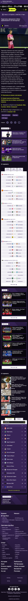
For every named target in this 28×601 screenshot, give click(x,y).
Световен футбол (7, 525)
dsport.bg (6, 25)
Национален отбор (19, 519)
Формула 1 (17, 546)
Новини (3, 513)
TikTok (8, 106)
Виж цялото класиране (13, 490)
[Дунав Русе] (23, 6)
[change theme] (26, 9)
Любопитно (18, 561)
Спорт (3, 542)
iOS (15, 111)
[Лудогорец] (1, 6)
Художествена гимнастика (21, 550)
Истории (4, 561)
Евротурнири (5, 521)
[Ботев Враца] (21, 6)
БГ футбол (11, 14)
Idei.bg (8, 580)
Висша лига (8, 174)
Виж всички (13, 284)
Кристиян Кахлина (6, 115)
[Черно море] (19, 6)
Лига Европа (5, 533)
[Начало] (3, 14)
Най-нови (4, 290)
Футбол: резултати (7, 502)
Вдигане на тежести (19, 548)
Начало (6, 14)
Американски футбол (7, 558)
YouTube (3, 106)
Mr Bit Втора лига (10, 260)
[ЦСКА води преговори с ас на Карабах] (14, 361)
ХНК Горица (4, 118)
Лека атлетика (5, 548)
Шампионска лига (19, 531)
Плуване (17, 554)
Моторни (17, 552)
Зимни (3, 552)
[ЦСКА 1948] (7, 6)
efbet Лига (18, 14)
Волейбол (4, 544)
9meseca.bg (19, 577)
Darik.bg (8, 577)
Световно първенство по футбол (8, 536)
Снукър (4, 556)
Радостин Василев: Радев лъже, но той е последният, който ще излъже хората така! (18, 398)
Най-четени (5, 324)
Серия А (7, 203)
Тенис (3, 546)
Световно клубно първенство (6, 538)
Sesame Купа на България (8, 519)
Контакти (4, 568)
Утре (20, 170)
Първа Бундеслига (6, 529)
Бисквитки (17, 568)
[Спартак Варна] (15, 6)
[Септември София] (13, 6)
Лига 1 (7, 241)
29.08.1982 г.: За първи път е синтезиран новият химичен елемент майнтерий (18, 392)
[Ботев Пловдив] (11, 6)
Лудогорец (15, 115)
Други (16, 538)
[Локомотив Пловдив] (25, 6)
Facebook (19, 105)
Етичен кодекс (6, 566)
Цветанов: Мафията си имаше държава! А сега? (18, 412)
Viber (24, 105)
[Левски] (3, 6)
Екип (2, 564)
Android (10, 111)
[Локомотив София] (27, 6)
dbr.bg (12, 382)
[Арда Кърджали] (9, 6)
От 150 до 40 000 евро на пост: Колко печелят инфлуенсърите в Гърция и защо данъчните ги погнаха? (19, 405)
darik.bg (13, 388)
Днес (14, 170)
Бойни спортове (6, 554)
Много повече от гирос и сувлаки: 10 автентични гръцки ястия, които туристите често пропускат (18, 378)
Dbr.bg (20, 580)
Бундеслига (9, 219)
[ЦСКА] (5, 6)
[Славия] (17, 6)
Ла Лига (8, 190)
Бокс (3, 550)
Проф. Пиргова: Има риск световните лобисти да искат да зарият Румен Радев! (18, 385)
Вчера (7, 170)
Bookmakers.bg (6, 500)
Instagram (14, 106)
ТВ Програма (18, 564)
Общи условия (19, 566)
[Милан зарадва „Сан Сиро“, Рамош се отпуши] (14, 311)
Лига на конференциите (20, 533)
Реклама (17, 571)
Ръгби (16, 558)
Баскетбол (17, 544)
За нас (3, 571)
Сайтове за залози (6, 499)
